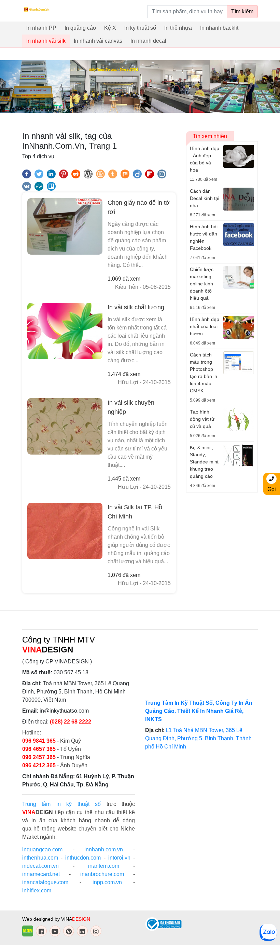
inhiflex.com (36, 890)
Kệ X (110, 28)
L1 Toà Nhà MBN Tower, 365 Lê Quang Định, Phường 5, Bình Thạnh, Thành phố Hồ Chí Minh (198, 738)
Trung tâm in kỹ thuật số (61, 804)
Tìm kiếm (242, 11)
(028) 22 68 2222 (70, 722)
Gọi (271, 489)
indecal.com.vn (40, 866)
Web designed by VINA (56, 919)
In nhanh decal (148, 41)
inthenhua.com (40, 858)
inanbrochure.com (102, 874)
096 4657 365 (39, 749)
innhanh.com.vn (103, 849)
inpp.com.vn (107, 882)
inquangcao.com (42, 849)
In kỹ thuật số (140, 28)
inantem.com (103, 866)
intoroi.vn (119, 858)
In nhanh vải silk (46, 41)
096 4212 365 (39, 765)
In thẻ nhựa (178, 28)
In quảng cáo (80, 28)
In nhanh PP (41, 28)
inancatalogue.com (45, 882)
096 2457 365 (39, 757)
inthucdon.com (83, 858)
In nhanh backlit (219, 28)
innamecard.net (41, 874)
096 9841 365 (39, 741)
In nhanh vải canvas (98, 41)
